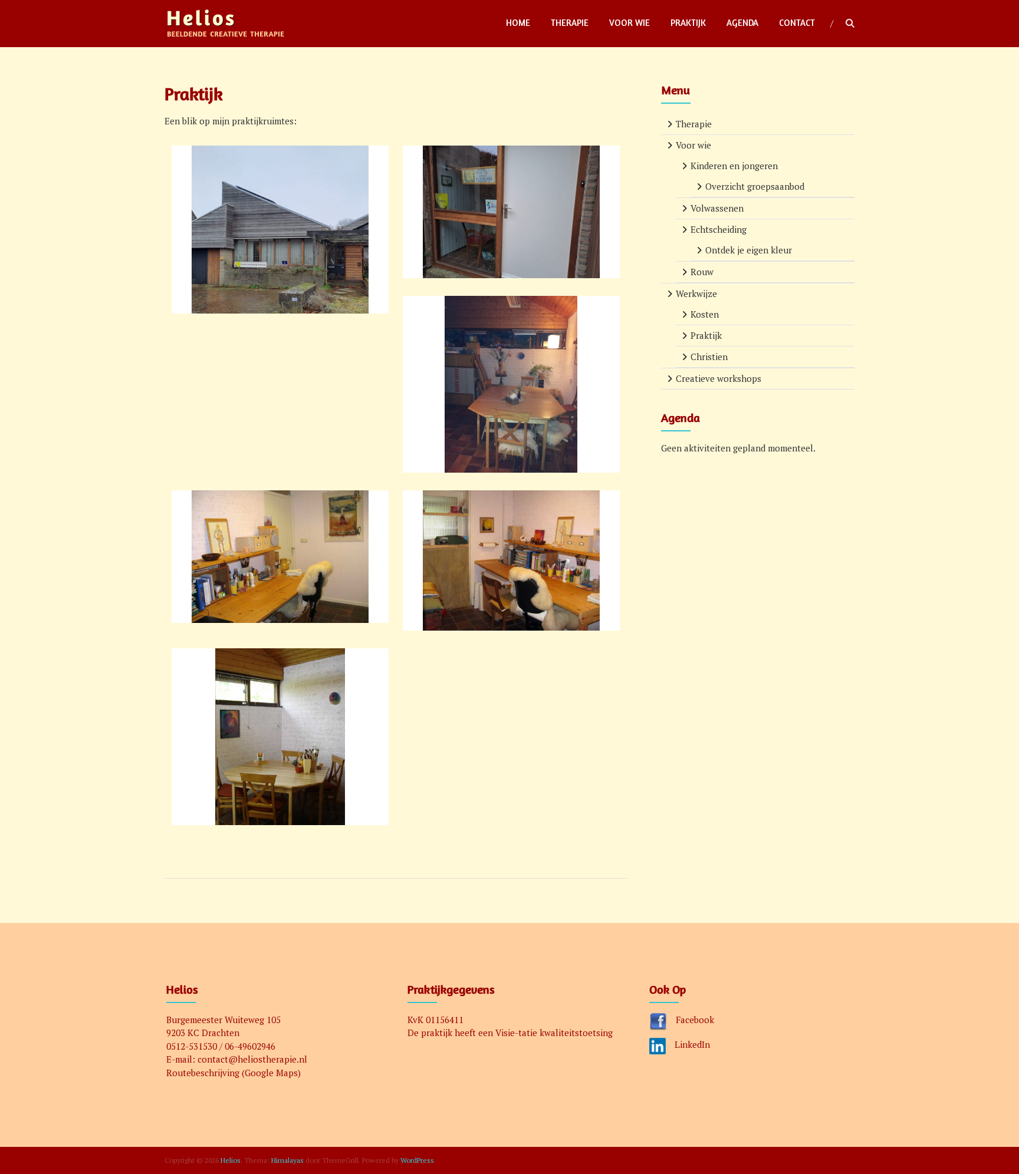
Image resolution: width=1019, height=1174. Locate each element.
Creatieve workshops (718, 378)
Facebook (695, 1019)
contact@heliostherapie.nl (252, 1059)
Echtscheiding (719, 229)
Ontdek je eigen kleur (748, 250)
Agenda (742, 22)
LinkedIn (692, 1044)
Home (518, 22)
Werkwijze (696, 293)
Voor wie (629, 22)
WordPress (417, 1160)
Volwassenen (717, 208)
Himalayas (287, 1160)
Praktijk (688, 22)
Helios (231, 1160)
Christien (709, 356)
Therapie (570, 22)
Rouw (702, 272)
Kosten (705, 314)
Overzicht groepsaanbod (754, 186)
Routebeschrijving (202, 1073)
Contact (797, 22)
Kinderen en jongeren (734, 166)
